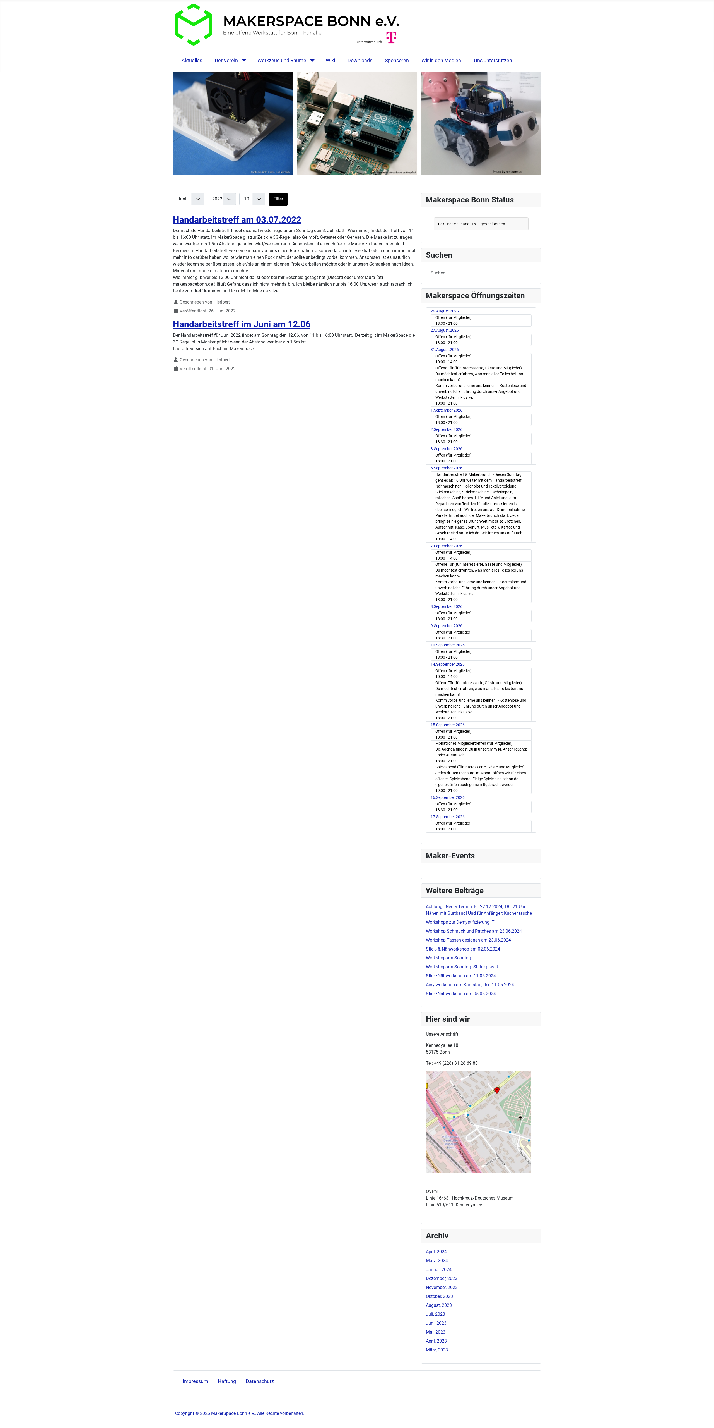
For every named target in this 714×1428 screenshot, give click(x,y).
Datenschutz (260, 1381)
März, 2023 (437, 1350)
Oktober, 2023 (439, 1296)
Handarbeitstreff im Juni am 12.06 (241, 324)
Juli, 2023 (435, 1314)
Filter (278, 199)
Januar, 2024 (439, 1269)
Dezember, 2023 (441, 1278)
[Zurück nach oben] (704, 1418)
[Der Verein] (242, 60)
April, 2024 (436, 1251)
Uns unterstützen (493, 60)
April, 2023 (436, 1341)
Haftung (227, 1381)
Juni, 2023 (436, 1323)
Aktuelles (192, 60)
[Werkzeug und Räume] (311, 60)
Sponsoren (397, 60)
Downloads (360, 60)
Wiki (330, 60)
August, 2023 (439, 1305)
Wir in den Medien (441, 60)
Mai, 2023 (435, 1332)
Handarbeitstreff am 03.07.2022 (237, 219)
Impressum (195, 1381)
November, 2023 (442, 1287)
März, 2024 (437, 1260)
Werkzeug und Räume (281, 60)
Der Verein (226, 60)
